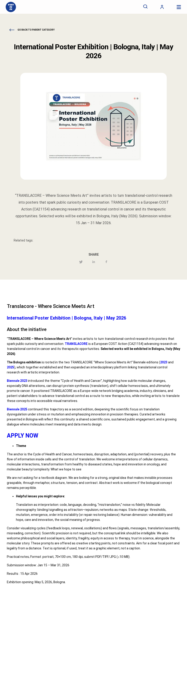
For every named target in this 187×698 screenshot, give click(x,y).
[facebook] (106, 262)
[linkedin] (94, 262)
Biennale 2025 (17, 409)
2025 (10, 367)
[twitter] (81, 262)
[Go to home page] (11, 7)
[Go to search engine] (145, 7)
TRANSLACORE (76, 344)
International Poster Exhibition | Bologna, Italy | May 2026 (66, 318)
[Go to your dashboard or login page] (162, 7)
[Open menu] (178, 7)
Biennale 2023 (17, 381)
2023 (163, 362)
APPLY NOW (22, 435)
